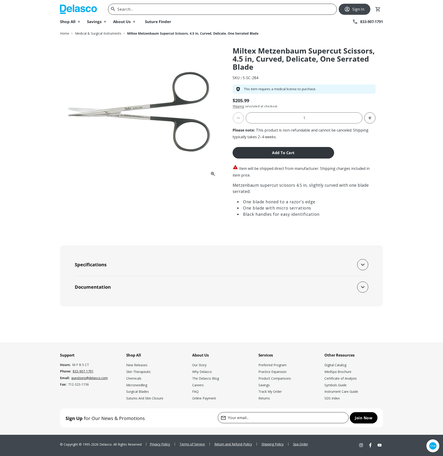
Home (64, 33)
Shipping (238, 106)
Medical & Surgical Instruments (98, 33)
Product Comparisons (274, 378)
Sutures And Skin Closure (144, 398)
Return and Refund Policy (233, 444)
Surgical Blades (137, 391)
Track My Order (270, 391)
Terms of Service (192, 444)
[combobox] (222, 9)
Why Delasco (202, 371)
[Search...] (113, 9)
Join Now (363, 417)
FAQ (195, 391)
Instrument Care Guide (341, 391)
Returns (264, 398)
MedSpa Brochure (337, 371)
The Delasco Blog (205, 378)
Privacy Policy (160, 444)
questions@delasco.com (89, 378)
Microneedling (136, 385)
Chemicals (133, 378)
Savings (264, 385)
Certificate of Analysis (340, 378)
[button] (73, 22)
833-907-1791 (83, 371)
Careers (198, 385)
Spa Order (300, 444)
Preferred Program (272, 365)
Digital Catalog (335, 365)
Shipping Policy (272, 444)
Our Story (199, 365)
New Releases (136, 365)
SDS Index (332, 398)
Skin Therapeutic (138, 371)
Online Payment (204, 398)
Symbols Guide (335, 385)
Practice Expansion (272, 371)
